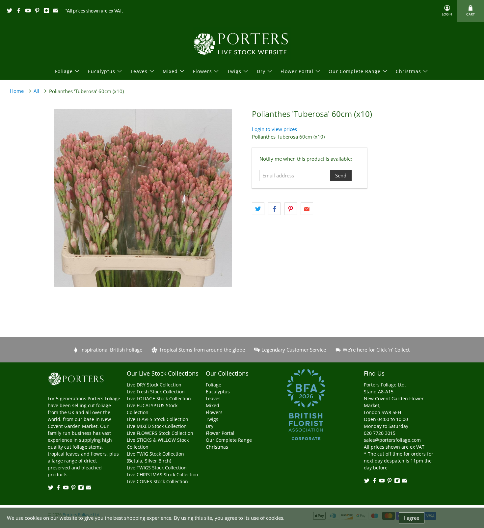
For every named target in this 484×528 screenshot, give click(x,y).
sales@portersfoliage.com (392, 440)
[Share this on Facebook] (274, 208)
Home (17, 91)
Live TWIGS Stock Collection (157, 467)
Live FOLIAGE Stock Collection (159, 398)
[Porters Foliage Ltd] (242, 43)
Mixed (170, 71)
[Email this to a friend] (307, 208)
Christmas (408, 71)
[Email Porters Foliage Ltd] (57, 11)
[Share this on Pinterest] (290, 208)
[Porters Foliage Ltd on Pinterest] (38, 11)
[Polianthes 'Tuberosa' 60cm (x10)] (143, 198)
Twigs (234, 71)
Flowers (202, 71)
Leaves (139, 71)
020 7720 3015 (379, 433)
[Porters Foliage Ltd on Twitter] (11, 11)
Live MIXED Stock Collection (157, 426)
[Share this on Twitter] (258, 208)
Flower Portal (297, 71)
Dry (261, 71)
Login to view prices (274, 129)
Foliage (64, 71)
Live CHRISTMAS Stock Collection (162, 474)
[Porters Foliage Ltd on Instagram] (48, 11)
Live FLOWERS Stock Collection (160, 433)
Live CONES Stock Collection (157, 481)
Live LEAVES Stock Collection (157, 419)
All (36, 91)
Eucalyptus (101, 71)
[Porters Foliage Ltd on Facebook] (20, 11)
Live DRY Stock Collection (154, 385)
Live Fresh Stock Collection (156, 391)
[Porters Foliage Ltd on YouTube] (29, 11)
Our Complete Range (355, 71)
